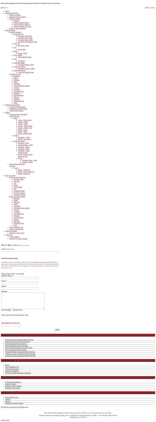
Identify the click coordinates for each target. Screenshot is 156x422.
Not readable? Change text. (10, 323)
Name (3, 281)
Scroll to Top (5, 420)
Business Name (6, 276)
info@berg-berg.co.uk (7, 249)
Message (4, 291)
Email (3, 286)
